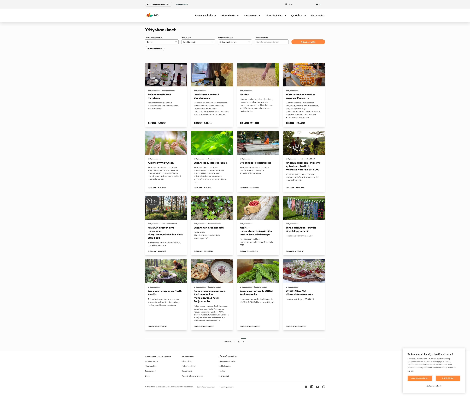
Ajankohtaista (298, 15)
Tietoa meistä (318, 15)
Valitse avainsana (225, 38)
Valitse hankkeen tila (153, 38)
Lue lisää (411, 371)
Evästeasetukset (434, 386)
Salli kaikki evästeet (419, 378)
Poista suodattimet (154, 49)
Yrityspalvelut (187, 361)
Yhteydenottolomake (227, 361)
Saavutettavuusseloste (206, 387)
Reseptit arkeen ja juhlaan (192, 376)
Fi (317, 4)
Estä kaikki (447, 378)
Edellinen (227, 342)
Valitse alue (186, 38)
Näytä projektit (308, 42)
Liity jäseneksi (182, 4)
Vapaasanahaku (261, 38)
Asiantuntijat (224, 376)
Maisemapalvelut (188, 366)
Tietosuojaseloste (226, 387)
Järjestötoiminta (151, 361)
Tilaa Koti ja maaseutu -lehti (158, 4)
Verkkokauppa (225, 366)
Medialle (222, 371)
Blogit (147, 376)
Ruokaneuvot (187, 371)
